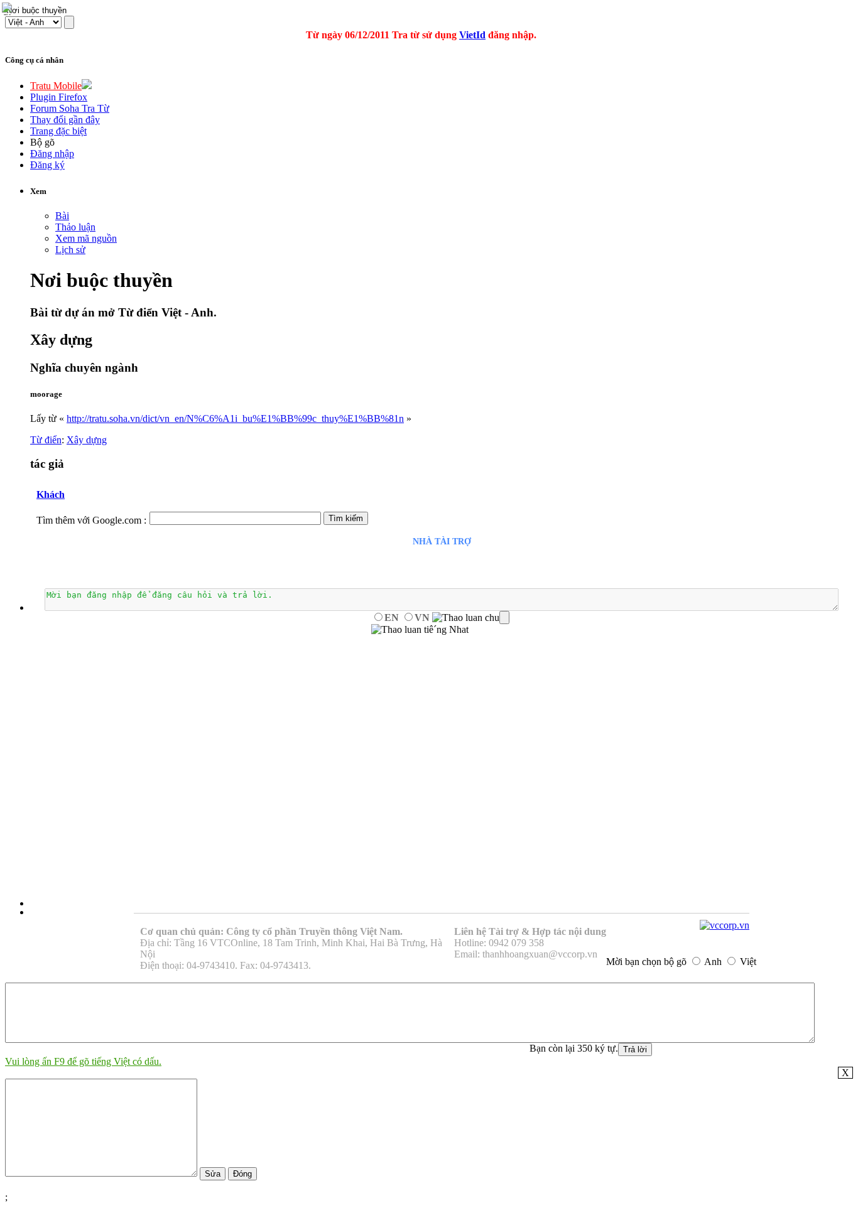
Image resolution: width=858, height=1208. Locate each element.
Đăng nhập (52, 153)
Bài (62, 215)
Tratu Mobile (56, 85)
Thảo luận (75, 227)
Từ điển (46, 439)
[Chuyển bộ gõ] (9, 9)
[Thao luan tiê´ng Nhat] (420, 629)
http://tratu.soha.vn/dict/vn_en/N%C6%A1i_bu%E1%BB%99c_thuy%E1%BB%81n (235, 418)
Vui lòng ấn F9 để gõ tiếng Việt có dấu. (83, 1061)
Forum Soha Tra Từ (69, 108)
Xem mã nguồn (86, 238)
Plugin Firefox (58, 97)
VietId (472, 35)
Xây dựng (87, 439)
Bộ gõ (42, 142)
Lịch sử (70, 249)
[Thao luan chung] (470, 617)
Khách (50, 494)
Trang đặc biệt (58, 131)
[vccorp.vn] (724, 925)
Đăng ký (47, 164)
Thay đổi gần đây (65, 119)
